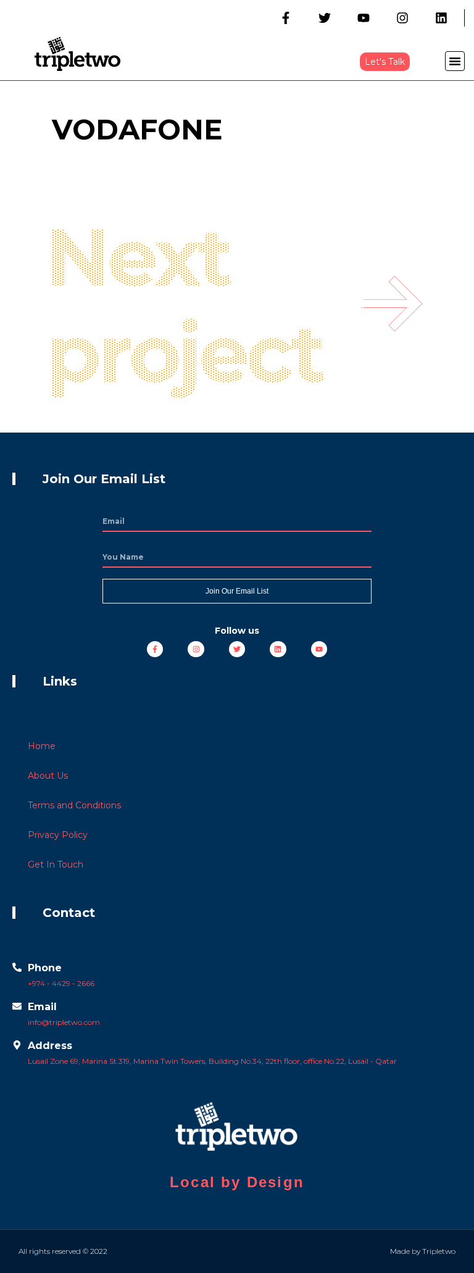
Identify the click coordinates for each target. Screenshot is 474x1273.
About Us (48, 775)
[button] (385, 61)
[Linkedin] (441, 18)
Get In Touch (55, 864)
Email (42, 1007)
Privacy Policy (58, 834)
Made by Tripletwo (422, 1251)
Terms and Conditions (74, 805)
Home (42, 746)
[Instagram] (402, 18)
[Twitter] (324, 18)
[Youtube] (363, 18)
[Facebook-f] (285, 18)
